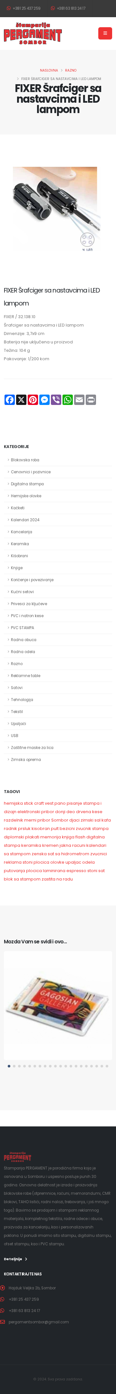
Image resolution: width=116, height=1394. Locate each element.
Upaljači (18, 723)
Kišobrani (19, 556)
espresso (76, 871)
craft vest (43, 803)
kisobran (41, 828)
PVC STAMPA (22, 627)
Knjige (17, 567)
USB (14, 735)
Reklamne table (25, 675)
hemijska (13, 803)
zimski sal (91, 820)
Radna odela (23, 651)
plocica (41, 862)
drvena (83, 812)
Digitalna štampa (27, 484)
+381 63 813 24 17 (70, 8)
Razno (70, 70)
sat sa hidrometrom (68, 854)
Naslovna (49, 70)
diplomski (14, 837)
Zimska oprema (26, 759)
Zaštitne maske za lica (32, 747)
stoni (28, 862)
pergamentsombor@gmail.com (39, 1322)
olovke (57, 862)
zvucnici (98, 854)
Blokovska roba (25, 460)
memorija (50, 837)
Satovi (17, 687)
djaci (74, 820)
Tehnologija (22, 699)
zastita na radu (57, 879)
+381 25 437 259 (26, 8)
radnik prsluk (17, 828)
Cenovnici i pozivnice (31, 472)
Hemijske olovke (26, 496)
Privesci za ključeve (29, 603)
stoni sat (96, 871)
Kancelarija (21, 532)
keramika (31, 845)
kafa (106, 820)
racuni (78, 845)
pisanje (75, 803)
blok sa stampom (22, 879)
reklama (13, 862)
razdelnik (13, 820)
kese (97, 812)
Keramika (20, 544)
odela (88, 862)
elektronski (28, 812)
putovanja (14, 871)
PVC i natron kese (27, 615)
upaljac (73, 862)
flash (80, 837)
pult (55, 828)
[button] (9, 1066)
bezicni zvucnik (76, 828)
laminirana (54, 871)
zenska (39, 854)
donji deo (65, 812)
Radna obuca (23, 639)
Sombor (59, 820)
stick (28, 803)
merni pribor (37, 820)
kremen (50, 845)
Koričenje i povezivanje (32, 579)
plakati (32, 837)
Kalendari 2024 (25, 520)
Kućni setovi (22, 591)
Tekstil (17, 711)
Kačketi (17, 508)
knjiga (68, 837)
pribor (47, 812)
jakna (65, 845)
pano (60, 803)
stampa (100, 828)
